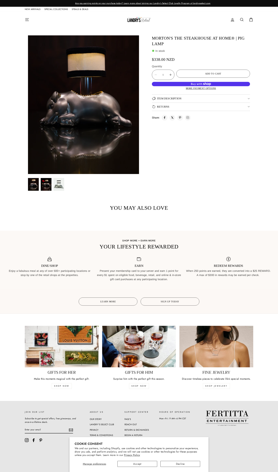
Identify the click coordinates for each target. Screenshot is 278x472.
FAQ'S (128, 419)
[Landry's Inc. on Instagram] (27, 440)
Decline (180, 464)
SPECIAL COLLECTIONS (56, 9)
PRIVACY (94, 429)
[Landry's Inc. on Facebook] (34, 440)
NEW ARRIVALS (33, 9)
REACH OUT (131, 424)
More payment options (201, 88)
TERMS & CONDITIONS (101, 435)
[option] (139, 3)
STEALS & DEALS (80, 9)
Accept (137, 464)
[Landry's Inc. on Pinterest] (41, 440)
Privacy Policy (132, 455)
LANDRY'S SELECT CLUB (102, 424)
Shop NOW (139, 386)
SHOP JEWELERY (216, 386)
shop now (61, 386)
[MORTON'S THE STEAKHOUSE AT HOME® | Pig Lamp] (164, 117)
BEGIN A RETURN (134, 435)
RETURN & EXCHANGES (137, 429)
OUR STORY (96, 419)
